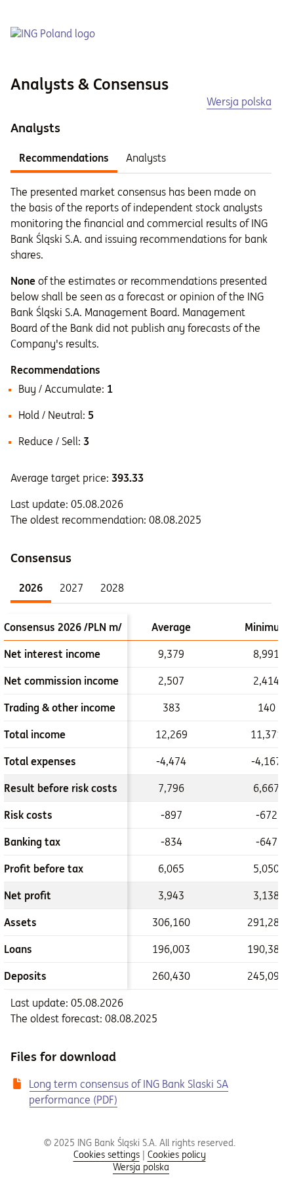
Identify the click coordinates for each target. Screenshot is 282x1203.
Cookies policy (177, 1154)
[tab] (63, 157)
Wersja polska (141, 1167)
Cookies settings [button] (106, 1154)
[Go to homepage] (52, 33)
